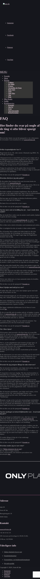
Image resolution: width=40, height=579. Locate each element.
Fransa (10, 86)
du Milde (11, 84)
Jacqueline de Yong (15, 88)
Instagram (10, 23)
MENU (3, 72)
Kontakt (11, 105)
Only (10, 91)
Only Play (11, 93)
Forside (7, 76)
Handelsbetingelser (10, 556)
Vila (9, 95)
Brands (6, 80)
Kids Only (11, 90)
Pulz (9, 97)
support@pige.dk (29, 140)
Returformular (13, 113)
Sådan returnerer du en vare (13, 552)
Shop (6, 78)
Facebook (10, 35)
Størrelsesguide (13, 111)
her (6, 309)
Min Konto (8, 99)
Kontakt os (25, 175)
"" (12, 449)
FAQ (10, 109)
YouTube (10, 60)
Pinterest (10, 47)
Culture (11, 82)
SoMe (6, 101)
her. (9, 454)
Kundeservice (9, 103)
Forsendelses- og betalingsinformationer (17, 560)
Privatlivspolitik (9, 563)
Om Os (10, 107)
